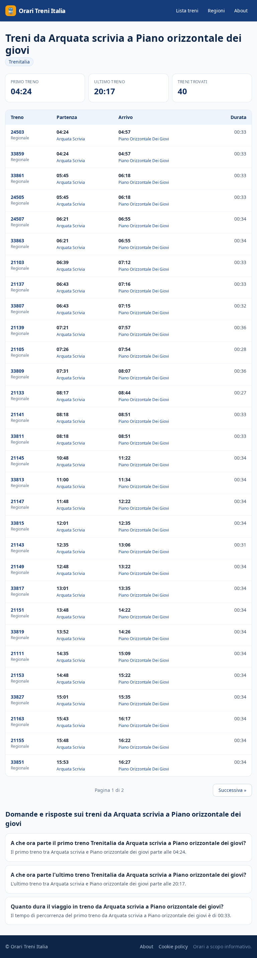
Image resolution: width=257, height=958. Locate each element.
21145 (17, 458)
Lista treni (187, 10)
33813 (17, 479)
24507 (17, 219)
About (241, 10)
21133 (17, 392)
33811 (17, 436)
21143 (17, 545)
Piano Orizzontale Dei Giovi (143, 139)
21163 (17, 718)
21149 (17, 566)
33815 (17, 523)
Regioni (216, 10)
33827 (17, 697)
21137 (17, 284)
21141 (17, 414)
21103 (17, 262)
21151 (17, 610)
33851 (17, 762)
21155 (17, 740)
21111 (17, 653)
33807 (17, 306)
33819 (17, 631)
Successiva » (232, 790)
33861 (17, 175)
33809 (17, 371)
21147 (17, 501)
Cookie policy (173, 946)
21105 (17, 349)
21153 (17, 675)
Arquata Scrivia (71, 139)
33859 (17, 153)
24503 (17, 132)
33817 (17, 588)
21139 (17, 327)
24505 (17, 197)
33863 (17, 240)
